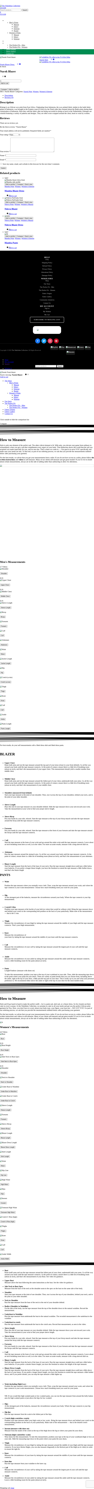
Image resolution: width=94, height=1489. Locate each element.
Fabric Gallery (47, 297)
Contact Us (10, 53)
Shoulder (4, 573)
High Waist (4, 1184)
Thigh (3, 691)
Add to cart (4, 83)
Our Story (47, 284)
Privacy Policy (47, 269)
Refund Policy (47, 266)
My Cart (47, 315)
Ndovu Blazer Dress (14, 225)
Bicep (3, 617)
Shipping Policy (47, 263)
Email (3, 160)
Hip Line (3, 1175)
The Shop (9, 20)
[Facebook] (37, 340)
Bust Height (5, 1050)
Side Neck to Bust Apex (9, 1061)
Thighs (3, 1231)
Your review (5, 151)
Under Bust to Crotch (8, 1101)
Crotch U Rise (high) (7, 1221)
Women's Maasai (27, 204)
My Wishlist (47, 311)
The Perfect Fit (11, 43)
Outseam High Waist (8, 1212)
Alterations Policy (47, 272)
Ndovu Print (9, 204)
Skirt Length (5, 1156)
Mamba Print (9, 186)
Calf (2, 710)
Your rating (5, 135)
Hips (2, 1194)
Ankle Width (5, 1259)
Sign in (47, 308)
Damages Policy (47, 275)
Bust (2, 1039)
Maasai (16, 25)
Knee (2, 700)
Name (3, 155)
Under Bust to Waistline (9, 1091)
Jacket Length (5, 663)
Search (25, 10)
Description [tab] (9, 95)
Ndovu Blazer (11, 209)
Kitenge (16, 29)
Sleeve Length (5, 607)
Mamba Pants (11, 243)
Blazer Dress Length (7, 1147)
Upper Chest (5, 585)
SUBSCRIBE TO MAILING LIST (47, 320)
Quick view (28, 184)
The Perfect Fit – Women (18, 47)
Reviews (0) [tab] (9, 97)
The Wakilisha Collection (20, 350)
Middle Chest (5, 596)
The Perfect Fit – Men (17, 45)
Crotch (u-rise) (5, 682)
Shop (47, 281)
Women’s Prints (15, 33)
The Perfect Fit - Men (47, 287)
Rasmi (16, 31)
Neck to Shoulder (6, 1082)
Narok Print (28, 92)
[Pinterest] (56, 340)
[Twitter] (43, 340)
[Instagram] (50, 340)
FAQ (47, 259)
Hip (2, 673)
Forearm (3, 626)
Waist (3, 654)
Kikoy (16, 27)
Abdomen (4, 645)
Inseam (3, 1203)
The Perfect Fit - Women (47, 290)
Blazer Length (5, 1138)
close (12, 1488)
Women (36, 92)
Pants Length (5, 728)
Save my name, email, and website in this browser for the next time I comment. (31, 164)
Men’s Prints (13, 23)
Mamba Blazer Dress (14, 191)
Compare (4, 89)
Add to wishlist (13, 89)
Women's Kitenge (45, 92)
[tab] (47, 573)
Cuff (2, 635)
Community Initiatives (47, 300)
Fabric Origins (47, 293)
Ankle (3, 719)
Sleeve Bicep (5, 1128)
